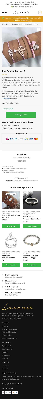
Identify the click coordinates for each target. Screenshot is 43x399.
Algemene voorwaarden (10, 338)
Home (3, 24)
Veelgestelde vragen (9, 332)
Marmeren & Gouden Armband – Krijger (30, 257)
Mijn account (6, 346)
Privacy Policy (6, 335)
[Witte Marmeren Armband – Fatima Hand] (31, 200)
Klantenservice (7, 349)
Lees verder (11, 226)
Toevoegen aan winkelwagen (20, 116)
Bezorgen (5, 358)
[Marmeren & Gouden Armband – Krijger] (31, 240)
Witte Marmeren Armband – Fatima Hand (31, 218)
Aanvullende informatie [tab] (21, 158)
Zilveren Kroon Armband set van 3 (11, 216)
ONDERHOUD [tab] (21, 161)
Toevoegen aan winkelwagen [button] (32, 226)
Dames (8, 24)
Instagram (5, 366)
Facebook (5, 369)
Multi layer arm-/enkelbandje (8, 257)
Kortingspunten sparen (10, 329)
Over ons (5, 326)
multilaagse (6, 98)
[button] (38, 29)
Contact (4, 352)
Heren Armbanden (29, 213)
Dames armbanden (17, 24)
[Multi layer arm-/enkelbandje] (11, 240)
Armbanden (17, 181)
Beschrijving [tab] (21, 154)
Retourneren (6, 355)
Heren (33, 252)
